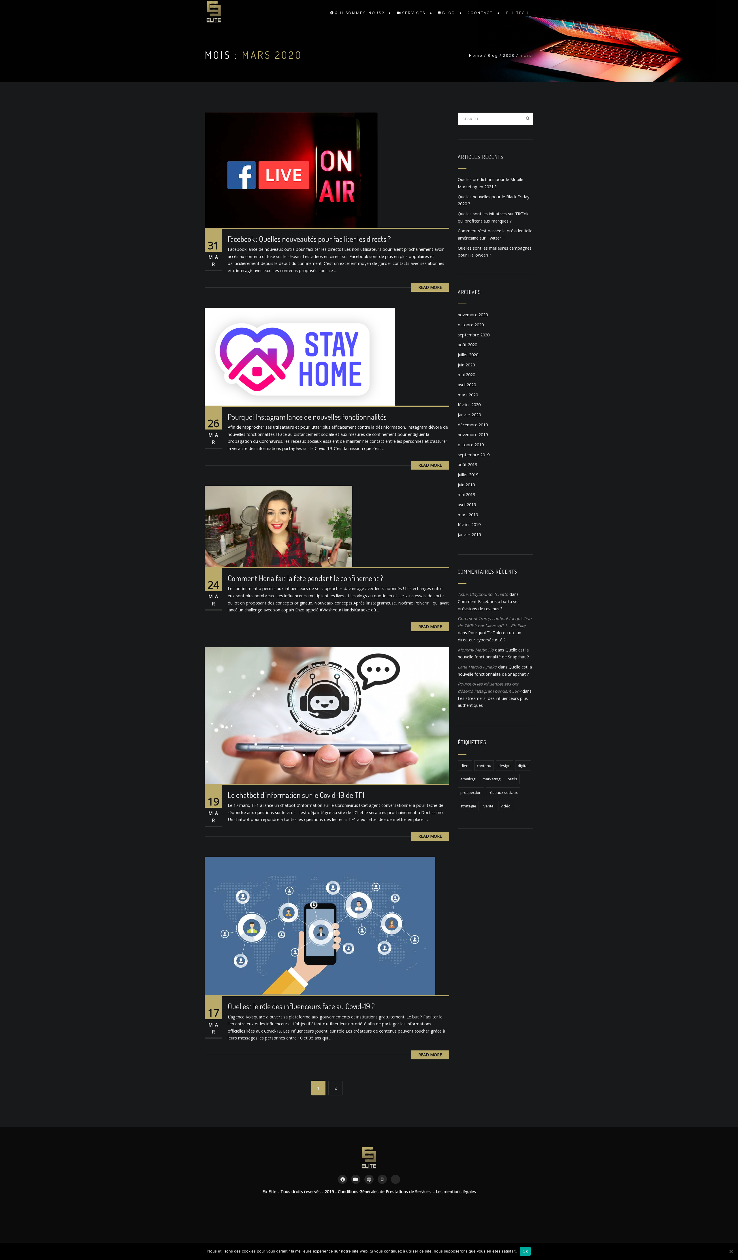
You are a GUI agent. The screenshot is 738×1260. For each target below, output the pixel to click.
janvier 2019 (469, 534)
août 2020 (467, 344)
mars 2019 (468, 514)
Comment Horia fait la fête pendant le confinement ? (305, 578)
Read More (430, 287)
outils (512, 778)
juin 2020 (466, 365)
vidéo (506, 806)
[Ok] (731, 1251)
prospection (470, 792)
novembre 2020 (473, 314)
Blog (448, 13)
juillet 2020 (468, 354)
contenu (484, 765)
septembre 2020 (474, 335)
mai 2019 (466, 494)
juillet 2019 (468, 474)
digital (523, 765)
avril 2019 (467, 504)
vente (488, 806)
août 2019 (467, 464)
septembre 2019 (474, 454)
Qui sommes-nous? (360, 13)
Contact (482, 13)
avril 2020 (467, 384)
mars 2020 (468, 395)
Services (414, 13)
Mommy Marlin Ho (476, 649)
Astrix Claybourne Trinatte (483, 594)
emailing (467, 778)
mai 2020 (466, 374)
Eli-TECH (517, 13)
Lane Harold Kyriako (477, 666)
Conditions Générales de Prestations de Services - (387, 1191)
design (504, 765)
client (465, 765)
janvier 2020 (469, 414)
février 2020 (469, 404)
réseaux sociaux (503, 792)
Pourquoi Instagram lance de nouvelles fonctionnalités (307, 416)
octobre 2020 (471, 324)
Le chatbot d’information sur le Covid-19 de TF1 (296, 795)
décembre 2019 (473, 424)
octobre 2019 (471, 444)
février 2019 (469, 524)
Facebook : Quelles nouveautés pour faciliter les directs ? (309, 239)
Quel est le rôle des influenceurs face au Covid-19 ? (301, 1006)
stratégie (468, 806)
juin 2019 (466, 484)
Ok (525, 1251)
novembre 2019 (473, 434)
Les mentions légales (456, 1191)
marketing (491, 778)
